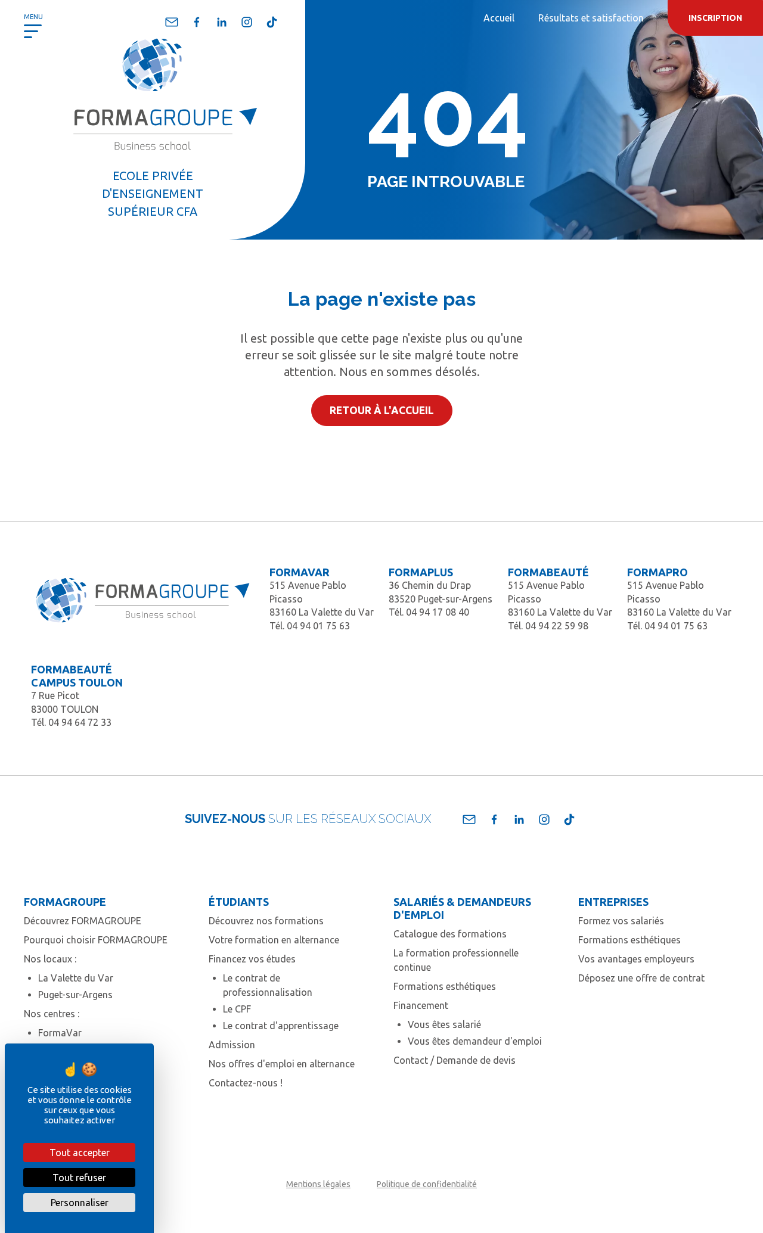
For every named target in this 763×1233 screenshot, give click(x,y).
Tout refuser (79, 1177)
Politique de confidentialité (427, 1184)
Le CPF (237, 1009)
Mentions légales (318, 1184)
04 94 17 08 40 (437, 612)
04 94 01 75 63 (318, 625)
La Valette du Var (75, 978)
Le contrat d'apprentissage (281, 1025)
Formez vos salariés (621, 920)
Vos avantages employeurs (636, 959)
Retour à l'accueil (382, 410)
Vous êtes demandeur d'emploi (475, 1041)
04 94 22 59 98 (556, 625)
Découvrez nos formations (266, 920)
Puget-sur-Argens (75, 994)
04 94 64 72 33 (79, 722)
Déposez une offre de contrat (641, 978)
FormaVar (60, 1032)
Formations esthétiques (444, 986)
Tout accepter (79, 1152)
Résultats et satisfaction (591, 18)
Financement (420, 1005)
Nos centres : (51, 1013)
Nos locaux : (50, 959)
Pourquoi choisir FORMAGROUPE (96, 939)
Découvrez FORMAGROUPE (82, 920)
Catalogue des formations (450, 933)
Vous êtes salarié (444, 1024)
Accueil (498, 18)
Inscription (715, 18)
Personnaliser (79, 1202)
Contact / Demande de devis (454, 1060)
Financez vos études (252, 959)
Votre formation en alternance (274, 939)
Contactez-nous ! (246, 1082)
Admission (232, 1044)
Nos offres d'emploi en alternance (282, 1063)
